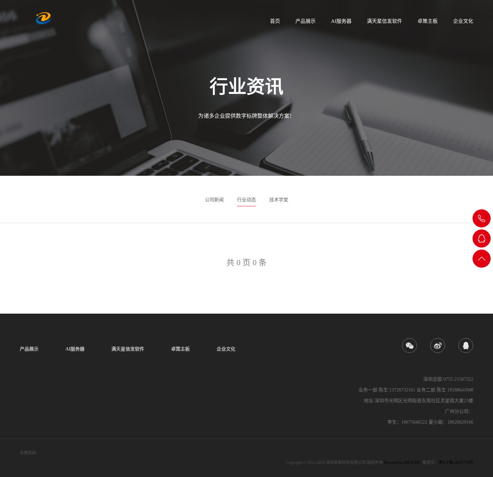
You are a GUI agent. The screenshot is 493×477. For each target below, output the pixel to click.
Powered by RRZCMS (402, 462)
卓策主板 (428, 21)
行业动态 (246, 199)
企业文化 (463, 21)
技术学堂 (278, 199)
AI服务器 (341, 21)
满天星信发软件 (384, 21)
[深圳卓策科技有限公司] (44, 18)
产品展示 (305, 21)
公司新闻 (214, 199)
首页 (275, 21)
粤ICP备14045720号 (456, 462)
